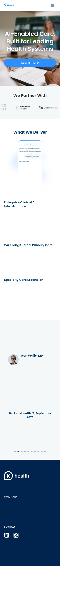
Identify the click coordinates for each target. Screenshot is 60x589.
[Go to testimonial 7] (35, 474)
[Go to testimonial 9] (41, 474)
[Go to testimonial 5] (28, 474)
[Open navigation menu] (52, 5)
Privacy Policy (12, 580)
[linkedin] (6, 557)
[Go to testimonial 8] (38, 474)
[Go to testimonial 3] (21, 474)
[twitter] (16, 557)
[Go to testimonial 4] (25, 474)
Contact (11, 536)
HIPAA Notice (49, 580)
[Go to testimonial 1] (15, 474)
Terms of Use (31, 580)
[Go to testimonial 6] (31, 474)
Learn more (30, 62)
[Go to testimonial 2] (18, 474)
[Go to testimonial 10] (45, 474)
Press (8, 527)
